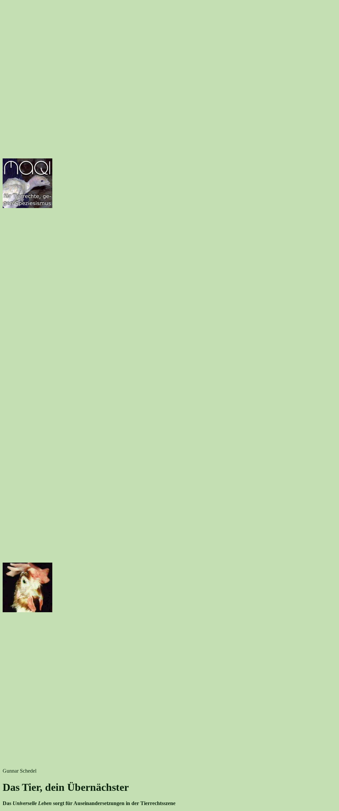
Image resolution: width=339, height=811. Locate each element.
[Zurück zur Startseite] (27, 206)
